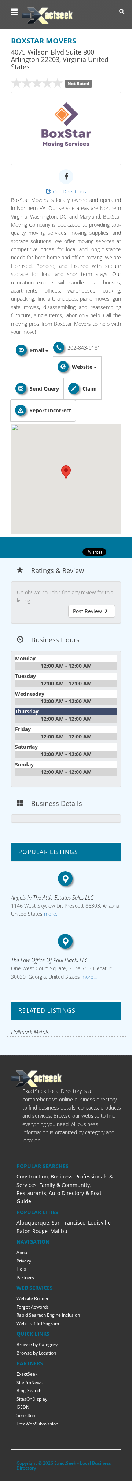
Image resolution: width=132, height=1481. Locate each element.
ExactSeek (26, 1374)
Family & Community (64, 1184)
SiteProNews (29, 1382)
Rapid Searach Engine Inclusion (48, 1315)
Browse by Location (36, 1353)
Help (21, 1269)
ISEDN (22, 1407)
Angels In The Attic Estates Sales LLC (52, 897)
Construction (32, 1176)
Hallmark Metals (30, 1031)
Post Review (88, 611)
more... (51, 913)
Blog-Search (28, 1390)
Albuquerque (32, 1222)
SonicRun (25, 1415)
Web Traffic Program (37, 1323)
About (22, 1252)
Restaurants (31, 1193)
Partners (25, 1277)
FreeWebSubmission (37, 1424)
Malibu (58, 1230)
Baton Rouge (32, 1230)
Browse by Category (37, 1344)
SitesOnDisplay (31, 1399)
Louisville (99, 1222)
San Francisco (68, 1222)
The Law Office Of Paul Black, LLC (49, 960)
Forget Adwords (32, 1307)
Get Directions (69, 191)
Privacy (23, 1261)
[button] (15, 12)
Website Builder (32, 1298)
